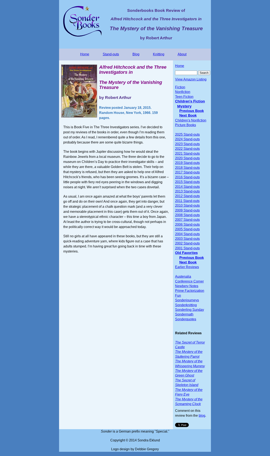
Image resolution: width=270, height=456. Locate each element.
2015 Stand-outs (187, 182)
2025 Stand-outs (187, 134)
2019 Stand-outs (187, 163)
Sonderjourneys (187, 300)
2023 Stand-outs (187, 144)
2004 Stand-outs (187, 234)
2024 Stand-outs (187, 139)
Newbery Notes (186, 286)
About (182, 54)
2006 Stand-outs (187, 224)
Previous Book (191, 111)
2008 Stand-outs (187, 215)
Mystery (184, 106)
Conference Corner (189, 281)
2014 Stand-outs (187, 186)
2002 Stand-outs (187, 243)
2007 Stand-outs (187, 219)
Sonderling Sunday (189, 309)
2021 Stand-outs (187, 153)
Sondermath (184, 314)
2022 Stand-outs (187, 148)
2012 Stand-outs (187, 196)
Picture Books (185, 125)
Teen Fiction (184, 96)
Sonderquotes (185, 319)
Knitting (158, 54)
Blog (135, 54)
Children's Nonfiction (190, 120)
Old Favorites (186, 253)
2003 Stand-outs (187, 238)
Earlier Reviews (187, 267)
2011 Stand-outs (187, 201)
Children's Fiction (190, 101)
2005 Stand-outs (187, 229)
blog (202, 415)
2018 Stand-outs (187, 167)
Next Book (188, 115)
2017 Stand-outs (187, 172)
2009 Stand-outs (187, 210)
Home (84, 54)
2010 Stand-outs (187, 205)
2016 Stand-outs (187, 177)
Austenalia (183, 276)
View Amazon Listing (191, 79)
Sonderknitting (186, 305)
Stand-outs (111, 54)
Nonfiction (182, 92)
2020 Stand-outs (187, 158)
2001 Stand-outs (187, 248)
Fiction (180, 87)
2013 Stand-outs (187, 191)
